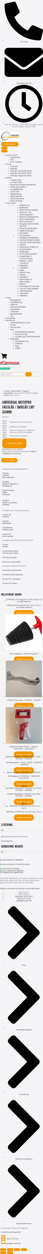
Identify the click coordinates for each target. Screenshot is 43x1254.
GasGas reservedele (10, 553)
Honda (8, 164)
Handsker (15, 309)
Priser (13, 325)
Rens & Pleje (16, 201)
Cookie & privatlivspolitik (10, 1232)
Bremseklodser (27, 219)
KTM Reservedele (28, 254)
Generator (15, 157)
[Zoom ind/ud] (3, 1249)
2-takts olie (6, 515)
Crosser (14, 166)
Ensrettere (24, 235)
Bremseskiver (26, 221)
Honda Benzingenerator (12, 570)
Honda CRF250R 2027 (21, 171)
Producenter (21, 334)
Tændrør (23, 293)
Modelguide (10, 318)
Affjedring (24, 205)
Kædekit (23, 265)
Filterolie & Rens (18, 187)
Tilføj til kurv (14, 443)
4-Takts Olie (16, 182)
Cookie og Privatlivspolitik (27, 336)
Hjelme (14, 304)
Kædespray (16, 194)
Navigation (15, 300)
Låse (21, 270)
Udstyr (8, 298)
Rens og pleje (7, 536)
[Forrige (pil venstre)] (3, 1252)
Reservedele (11, 203)
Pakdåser (6, 505)
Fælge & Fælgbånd (29, 237)
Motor (22, 275)
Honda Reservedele (10, 551)
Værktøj (23, 295)
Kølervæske (16, 196)
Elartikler (23, 233)
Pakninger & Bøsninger (25, 280)
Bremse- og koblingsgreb (26, 213)
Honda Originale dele (21, 175)
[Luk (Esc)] (24, 1249)
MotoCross (24, 272)
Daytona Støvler (18, 307)
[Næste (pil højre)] (10, 1252)
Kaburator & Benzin (29, 247)
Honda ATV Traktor (9, 583)
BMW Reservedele (28, 210)
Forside (6, 391)
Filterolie (5, 517)
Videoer (19, 343)
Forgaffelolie (16, 189)
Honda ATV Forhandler (11, 579)
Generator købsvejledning (12, 575)
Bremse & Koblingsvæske (23, 184)
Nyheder (14, 339)
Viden (18, 348)
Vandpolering (22, 341)
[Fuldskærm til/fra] (10, 1249)
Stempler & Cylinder (29, 286)
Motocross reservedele (11, 562)
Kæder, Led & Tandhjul (26, 262)
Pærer (22, 284)
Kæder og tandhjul (9, 503)
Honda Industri (12, 155)
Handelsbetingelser (25, 332)
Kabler (22, 244)
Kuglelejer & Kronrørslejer (26, 257)
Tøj (11, 316)
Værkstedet (10, 320)
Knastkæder (25, 249)
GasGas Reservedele (29, 240)
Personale (15, 327)
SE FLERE (10, 460)
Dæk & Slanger (26, 231)
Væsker (9, 178)
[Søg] (28, 374)
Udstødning (16, 302)
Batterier (23, 207)
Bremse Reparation (29, 217)
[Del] (17, 1249)
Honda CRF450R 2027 (21, 173)
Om (12, 329)
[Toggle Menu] (4, 148)
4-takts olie (6, 534)
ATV (12, 159)
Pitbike (13, 169)
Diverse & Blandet (28, 228)
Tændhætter (26, 291)
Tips (17, 346)
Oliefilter (23, 277)
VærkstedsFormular (20, 322)
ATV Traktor (16, 162)
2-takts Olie (15, 180)
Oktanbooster (17, 198)
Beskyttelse (16, 314)
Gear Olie (14, 191)
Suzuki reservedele (28, 288)
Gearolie (5, 521)
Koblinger (24, 251)
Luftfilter (23, 268)
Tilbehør (14, 311)
